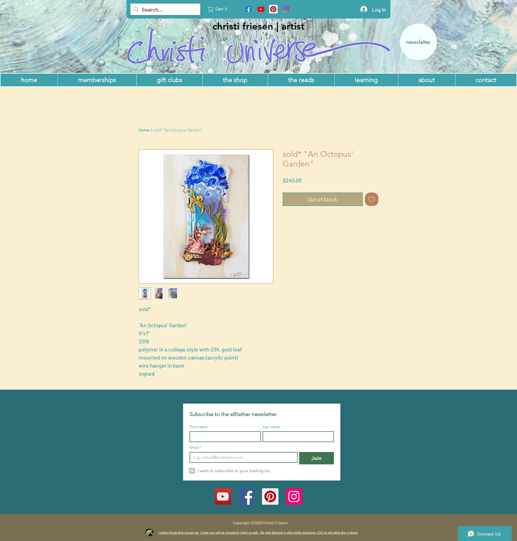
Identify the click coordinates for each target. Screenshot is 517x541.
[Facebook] (248, 9)
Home (144, 129)
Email (195, 447)
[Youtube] (261, 9)
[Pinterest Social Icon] (273, 9)
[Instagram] (285, 9)
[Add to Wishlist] (371, 199)
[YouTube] (223, 496)
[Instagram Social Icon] (294, 496)
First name (198, 427)
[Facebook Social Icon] (246, 496)
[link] (219, 9)
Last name (271, 427)
